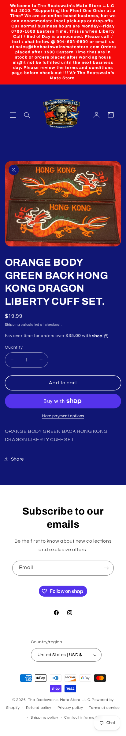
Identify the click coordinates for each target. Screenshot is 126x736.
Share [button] (17, 459)
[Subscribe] (106, 568)
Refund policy (39, 707)
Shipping (12, 324)
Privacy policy (70, 707)
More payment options (63, 416)
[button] (13, 115)
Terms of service (104, 707)
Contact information (83, 717)
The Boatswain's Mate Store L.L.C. (59, 700)
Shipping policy (44, 717)
